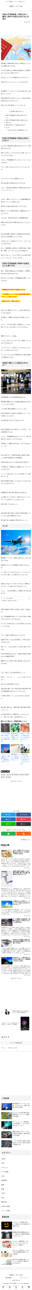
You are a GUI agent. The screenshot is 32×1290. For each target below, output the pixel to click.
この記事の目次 (14, 111)
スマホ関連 (4, 1171)
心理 (2, 1176)
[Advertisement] (16, 28)
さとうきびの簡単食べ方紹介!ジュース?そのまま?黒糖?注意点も (5, 737)
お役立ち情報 (6, 771)
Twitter (3, 1159)
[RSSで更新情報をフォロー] (23, 834)
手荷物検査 (16, 774)
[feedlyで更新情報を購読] (8, 834)
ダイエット (4, 1167)
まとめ (7, 127)
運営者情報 (8, 1277)
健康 (2, 1184)
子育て (3, 1193)
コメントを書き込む (16, 1042)
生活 (2, 1197)
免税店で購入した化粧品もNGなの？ (16, 125)
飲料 (4, 777)
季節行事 (4, 1202)
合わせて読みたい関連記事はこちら (18, 130)
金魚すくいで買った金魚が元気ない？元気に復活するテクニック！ (24, 737)
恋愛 (2, 1189)
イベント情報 (5, 1210)
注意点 (4, 774)
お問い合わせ (16, 1280)
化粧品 (9, 777)
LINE (2, 1163)
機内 (27, 774)
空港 (10, 774)
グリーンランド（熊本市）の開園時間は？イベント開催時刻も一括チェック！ (5, 758)
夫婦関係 (4, 1180)
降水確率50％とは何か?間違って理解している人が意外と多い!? (15, 737)
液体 (23, 774)
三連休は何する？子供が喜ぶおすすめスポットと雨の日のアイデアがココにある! (24, 759)
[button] (28, 598)
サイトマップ (23, 1277)
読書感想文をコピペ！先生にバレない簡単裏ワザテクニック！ (15, 757)
